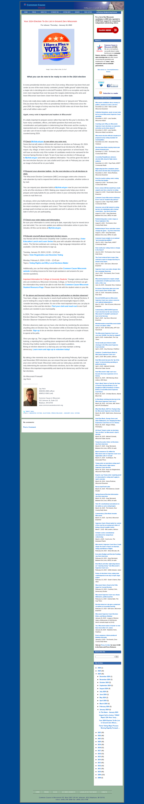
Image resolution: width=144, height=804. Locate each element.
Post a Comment (29, 427)
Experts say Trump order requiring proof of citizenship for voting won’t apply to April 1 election (108, 477)
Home (26, 12)
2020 (99, 741)
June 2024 (103, 694)
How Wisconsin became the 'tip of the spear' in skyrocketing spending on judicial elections (107, 362)
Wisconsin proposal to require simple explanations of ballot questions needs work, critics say (107, 281)
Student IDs (55, 12)
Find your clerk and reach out (64, 306)
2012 (99, 766)
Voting (77, 413)
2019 (99, 744)
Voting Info (67, 12)
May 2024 (103, 697)
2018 (99, 747)
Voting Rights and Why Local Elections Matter (48, 263)
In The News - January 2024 (108, 712)
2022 (99, 735)
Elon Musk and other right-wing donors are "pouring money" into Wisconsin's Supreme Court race (107, 566)
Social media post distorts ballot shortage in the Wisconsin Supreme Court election (106, 345)
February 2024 (105, 706)
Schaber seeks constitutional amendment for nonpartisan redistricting (104, 535)
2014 (99, 759)
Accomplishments (68, 792)
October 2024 (104, 682)
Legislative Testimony (88, 792)
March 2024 (104, 703)
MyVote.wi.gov (31, 158)
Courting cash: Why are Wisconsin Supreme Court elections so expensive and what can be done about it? (107, 126)
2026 (99, 668)
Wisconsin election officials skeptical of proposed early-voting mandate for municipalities (108, 138)
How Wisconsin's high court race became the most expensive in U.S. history (106, 374)
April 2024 (103, 700)
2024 (99, 674)
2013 (99, 763)
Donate (77, 12)
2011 (99, 768)
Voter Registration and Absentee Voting (46, 255)
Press (34, 12)
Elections (47, 413)
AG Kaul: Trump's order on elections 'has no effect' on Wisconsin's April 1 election (107, 432)
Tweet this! (30, 411)
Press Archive (105, 645)
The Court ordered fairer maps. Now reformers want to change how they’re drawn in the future (107, 259)
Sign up (36, 330)
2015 (99, 756)
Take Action (88, 12)
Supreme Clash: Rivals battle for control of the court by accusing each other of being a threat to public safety (108, 525)
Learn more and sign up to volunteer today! (51, 349)
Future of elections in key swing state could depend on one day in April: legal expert (107, 575)
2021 (99, 738)
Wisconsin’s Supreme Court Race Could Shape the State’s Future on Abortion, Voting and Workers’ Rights (108, 546)
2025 (99, 671)
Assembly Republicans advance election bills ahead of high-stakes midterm (106, 159)
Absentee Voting (35, 413)
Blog (55, 792)
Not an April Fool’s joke (102, 486)
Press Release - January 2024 (62, 413)
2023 (99, 732)
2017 (99, 750)
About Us (44, 12)
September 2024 (105, 685)
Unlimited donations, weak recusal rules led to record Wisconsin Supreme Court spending (108, 114)
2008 (99, 778)
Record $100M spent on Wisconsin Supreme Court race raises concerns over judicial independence (107, 300)
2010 (99, 772)
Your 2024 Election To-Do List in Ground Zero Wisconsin (50, 21)
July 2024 (103, 691)
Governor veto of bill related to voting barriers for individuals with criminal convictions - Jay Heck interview (107, 209)
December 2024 (105, 676)
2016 (99, 754)
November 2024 (105, 679)
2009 (99, 775)
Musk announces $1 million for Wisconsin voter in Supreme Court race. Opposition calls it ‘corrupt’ (108, 454)
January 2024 (104, 709)
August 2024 (104, 688)
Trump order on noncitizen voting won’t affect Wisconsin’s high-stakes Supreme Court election (107, 465)
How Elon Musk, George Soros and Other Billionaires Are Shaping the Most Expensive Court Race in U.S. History (108, 420)
